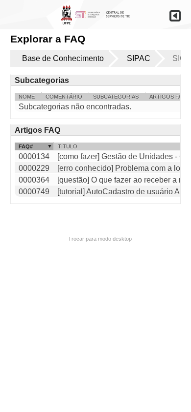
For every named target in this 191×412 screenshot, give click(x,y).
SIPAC (138, 58)
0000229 (34, 168)
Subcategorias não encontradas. (75, 107)
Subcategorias (116, 97)
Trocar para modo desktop (100, 239)
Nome (27, 97)
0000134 (34, 156)
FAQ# (26, 146)
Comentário (64, 97)
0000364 (34, 180)
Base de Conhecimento (63, 58)
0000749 (34, 191)
